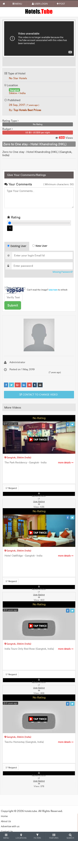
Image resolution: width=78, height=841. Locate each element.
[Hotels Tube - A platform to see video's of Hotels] (39, 11)
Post (62, 3)
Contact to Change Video (40, 394)
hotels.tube (30, 811)
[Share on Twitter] (11, 385)
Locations (21, 837)
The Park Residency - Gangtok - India (38, 462)
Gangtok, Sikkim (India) (18, 457)
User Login (41, 3)
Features (53, 837)
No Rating (39, 418)
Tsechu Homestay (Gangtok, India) (38, 742)
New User (41, 245)
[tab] (16, 246)
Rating (15, 217)
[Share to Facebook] (6, 385)
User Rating (39, 781)
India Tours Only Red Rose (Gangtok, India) (38, 648)
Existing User (18, 246)
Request (12, 488)
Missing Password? (63, 271)
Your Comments (20, 184)
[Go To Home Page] (4, 3)
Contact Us (7, 831)
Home (4, 816)
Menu (18, 3)
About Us (6, 821)
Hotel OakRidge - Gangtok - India (38, 555)
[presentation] (17, 246)
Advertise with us (10, 826)
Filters (37, 837)
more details (64, 462)
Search (70, 837)
